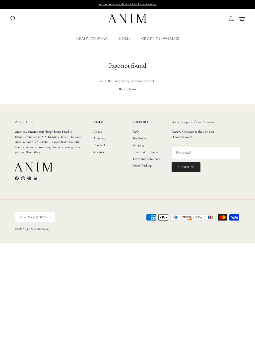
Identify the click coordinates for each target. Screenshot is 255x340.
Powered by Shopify (39, 228)
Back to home (127, 89)
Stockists (98, 152)
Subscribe (186, 167)
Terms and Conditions (146, 159)
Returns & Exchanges (145, 152)
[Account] (230, 18)
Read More (33, 152)
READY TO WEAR (92, 38)
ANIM (26, 228)
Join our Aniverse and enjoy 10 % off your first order (127, 4)
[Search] (13, 18)
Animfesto (99, 138)
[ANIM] (127, 18)
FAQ (135, 131)
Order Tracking (142, 165)
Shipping (138, 145)
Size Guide (139, 138)
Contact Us (100, 145)
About (97, 131)
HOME (124, 38)
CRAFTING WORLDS (160, 38)
